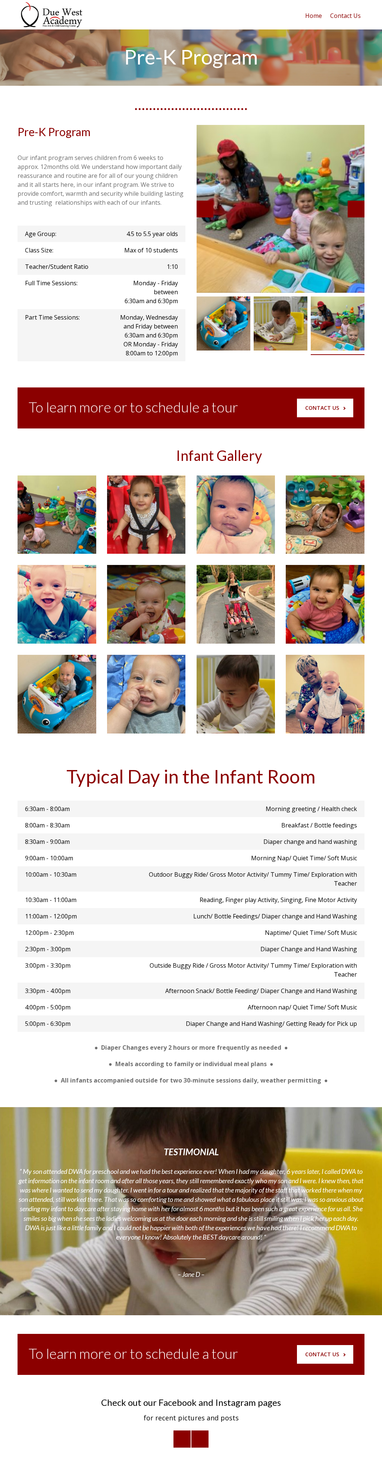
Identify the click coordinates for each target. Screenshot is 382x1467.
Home (313, 16)
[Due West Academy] (50, 14)
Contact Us (345, 16)
